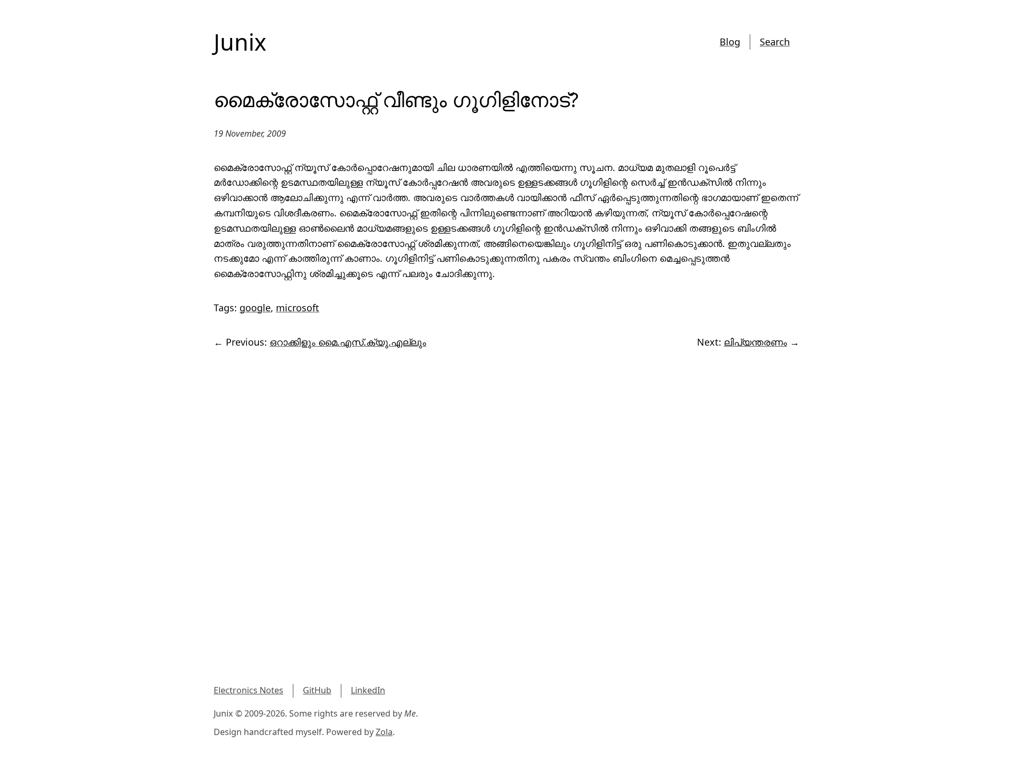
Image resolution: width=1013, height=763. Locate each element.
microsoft (297, 307)
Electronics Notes (248, 690)
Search (775, 41)
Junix (240, 42)
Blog (730, 41)
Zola (384, 732)
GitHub (317, 690)
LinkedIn (368, 690)
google (255, 307)
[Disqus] (506, 500)
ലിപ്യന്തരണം (755, 342)
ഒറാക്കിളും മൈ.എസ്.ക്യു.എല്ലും (348, 342)
